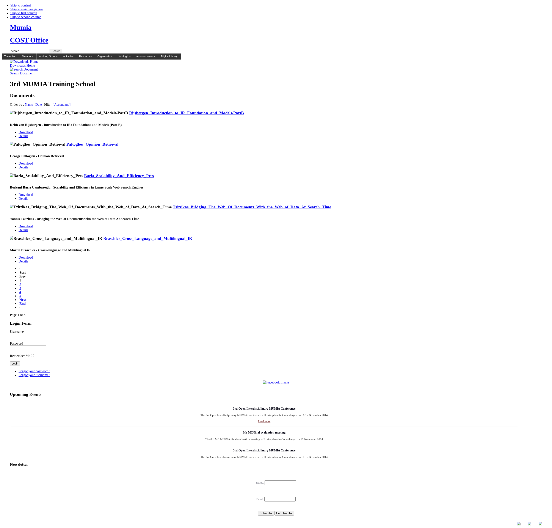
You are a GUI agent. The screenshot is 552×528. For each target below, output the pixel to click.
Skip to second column (25, 17)
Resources (85, 56)
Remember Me (20, 356)
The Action (10, 56)
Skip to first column (23, 13)
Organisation (105, 56)
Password (16, 343)
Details (23, 136)
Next (22, 300)
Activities (68, 56)
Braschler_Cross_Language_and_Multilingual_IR (147, 238)
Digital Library (169, 56)
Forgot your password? (34, 371)
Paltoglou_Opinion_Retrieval (92, 144)
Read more (264, 415)
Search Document (22, 73)
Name (29, 104)
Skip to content (20, 5)
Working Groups (48, 56)
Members (27, 56)
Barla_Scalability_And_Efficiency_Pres (119, 175)
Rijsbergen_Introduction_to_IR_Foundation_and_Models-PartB (186, 113)
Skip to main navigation (26, 9)
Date (38, 104)
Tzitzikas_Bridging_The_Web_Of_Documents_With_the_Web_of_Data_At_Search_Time (252, 207)
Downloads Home (22, 65)
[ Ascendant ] (61, 104)
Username (17, 331)
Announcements (145, 56)
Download (26, 132)
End (22, 303)
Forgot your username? (34, 375)
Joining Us (124, 56)
